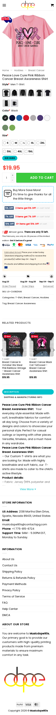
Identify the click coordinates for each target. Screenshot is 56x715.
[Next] (53, 356)
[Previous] (2, 356)
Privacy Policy (11, 590)
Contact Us (9, 565)
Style (5, 84)
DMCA (6, 615)
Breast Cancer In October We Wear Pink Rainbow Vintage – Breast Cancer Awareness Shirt (14, 368)
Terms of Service (13, 596)
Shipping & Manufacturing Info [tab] (23, 397)
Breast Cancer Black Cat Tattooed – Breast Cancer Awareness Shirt (40, 367)
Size (5, 135)
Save (6, 19)
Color (6, 110)
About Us (8, 559)
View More (27, 489)
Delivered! (48, 286)
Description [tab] (11, 391)
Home (5, 70)
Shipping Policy (12, 571)
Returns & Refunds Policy (18, 578)
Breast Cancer (36, 70)
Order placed (9, 286)
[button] (4, 5)
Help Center (10, 609)
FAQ (4, 602)
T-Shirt (19, 297)
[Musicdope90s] (28, 5)
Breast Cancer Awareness (22, 303)
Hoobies (18, 70)
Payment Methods (14, 584)
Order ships (28, 286)
